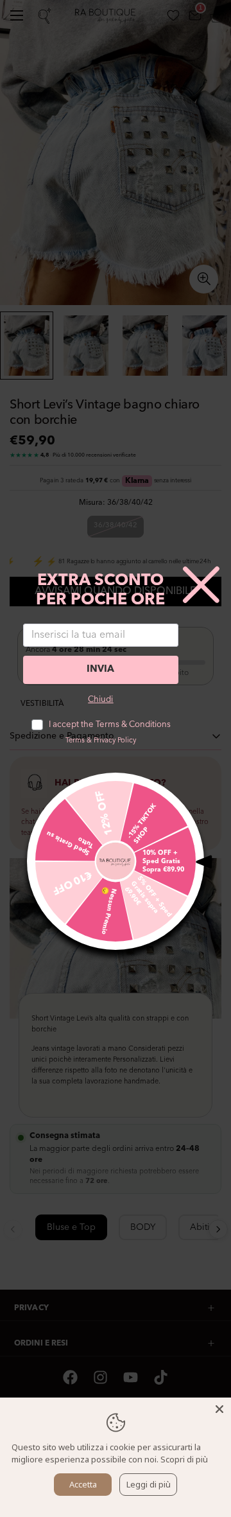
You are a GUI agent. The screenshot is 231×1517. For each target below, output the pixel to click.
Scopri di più (184, 1459)
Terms (75, 740)
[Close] (219, 1409)
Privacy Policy (115, 740)
